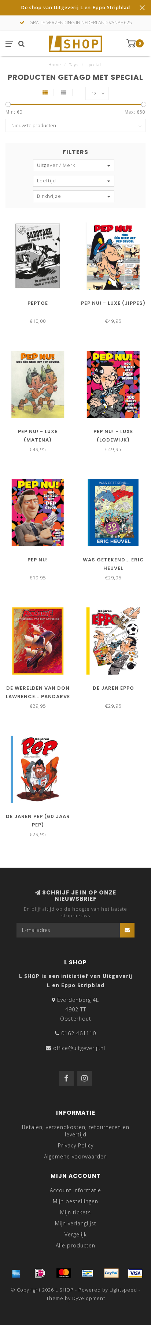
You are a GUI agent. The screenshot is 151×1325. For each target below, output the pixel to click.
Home (54, 64)
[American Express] (16, 1273)
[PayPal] (111, 1273)
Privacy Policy (75, 1145)
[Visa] (135, 1273)
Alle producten (75, 1245)
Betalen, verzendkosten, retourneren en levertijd (75, 1131)
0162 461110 (78, 1033)
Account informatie (75, 1190)
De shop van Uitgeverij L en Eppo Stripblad (75, 7)
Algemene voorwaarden (75, 1156)
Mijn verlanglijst (75, 1223)
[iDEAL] (40, 1273)
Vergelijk (76, 1234)
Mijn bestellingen (75, 1201)
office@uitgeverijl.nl (79, 1047)
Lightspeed (123, 1290)
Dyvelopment (88, 1298)
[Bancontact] (87, 1273)
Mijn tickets (75, 1212)
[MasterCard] (64, 1273)
